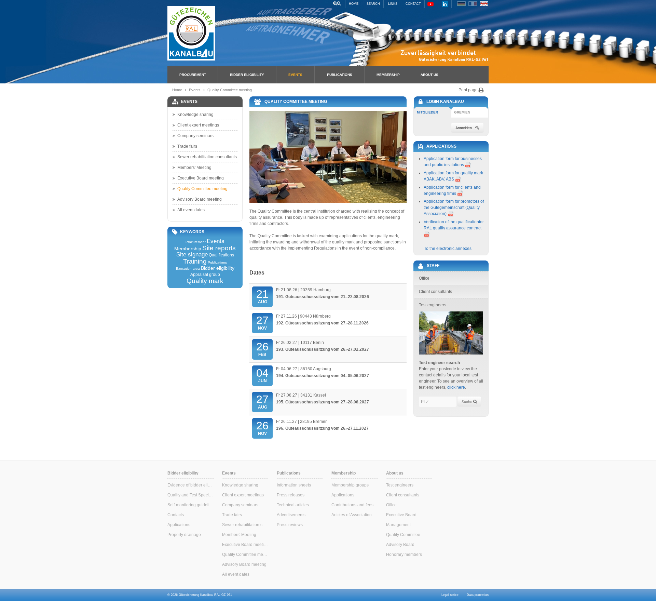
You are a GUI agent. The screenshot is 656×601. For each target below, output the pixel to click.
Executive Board (401, 514)
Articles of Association (351, 514)
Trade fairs (187, 146)
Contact (413, 3)
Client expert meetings (198, 125)
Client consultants (402, 495)
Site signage (192, 255)
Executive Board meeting (200, 178)
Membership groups (350, 485)
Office (391, 505)
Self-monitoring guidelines (190, 505)
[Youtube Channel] (430, 4)
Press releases (290, 495)
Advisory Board (400, 544)
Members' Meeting (194, 167)
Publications (339, 75)
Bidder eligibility (247, 75)
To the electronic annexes (448, 248)
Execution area (188, 268)
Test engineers (399, 485)
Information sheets (294, 485)
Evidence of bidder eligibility (190, 485)
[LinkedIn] (445, 4)
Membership (388, 75)
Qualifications (221, 255)
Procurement (192, 75)
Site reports (219, 248)
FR (472, 3)
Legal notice (450, 595)
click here (456, 387)
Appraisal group (205, 274)
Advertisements (291, 514)
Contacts (175, 514)
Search (373, 3)
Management (398, 524)
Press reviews (290, 524)
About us (429, 75)
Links (392, 3)
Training (195, 261)
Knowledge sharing (195, 114)
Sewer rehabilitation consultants (207, 157)
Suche (467, 401)
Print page (469, 90)
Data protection (478, 595)
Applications (178, 524)
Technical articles (293, 505)
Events (295, 75)
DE (461, 3)
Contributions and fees (352, 505)
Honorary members (404, 554)
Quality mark (205, 281)
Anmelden (463, 127)
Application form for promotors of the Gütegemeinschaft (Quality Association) (454, 207)
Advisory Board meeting (199, 199)
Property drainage (184, 534)
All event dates (191, 210)
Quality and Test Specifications (190, 495)
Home (353, 3)
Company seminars (195, 135)
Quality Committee (403, 534)
